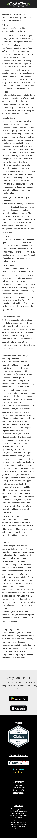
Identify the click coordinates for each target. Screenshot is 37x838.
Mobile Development (18, 827)
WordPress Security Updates (18, 811)
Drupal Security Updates (19, 813)
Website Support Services (18, 809)
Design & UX (18, 818)
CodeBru (18, 3)
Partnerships (18, 829)
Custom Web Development (18, 815)
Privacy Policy (18, 793)
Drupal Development (18, 820)
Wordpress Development (18, 822)
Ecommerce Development (18, 824)
